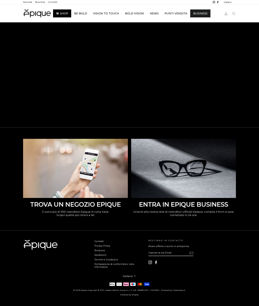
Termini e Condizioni (106, 259)
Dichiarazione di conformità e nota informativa (114, 265)
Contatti (52, 2)
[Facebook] (156, 262)
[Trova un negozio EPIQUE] (75, 168)
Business (40, 2)
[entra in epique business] (183, 168)
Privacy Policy (102, 245)
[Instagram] (150, 262)
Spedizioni (100, 255)
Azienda (27, 2)
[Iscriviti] (191, 253)
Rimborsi (99, 250)
